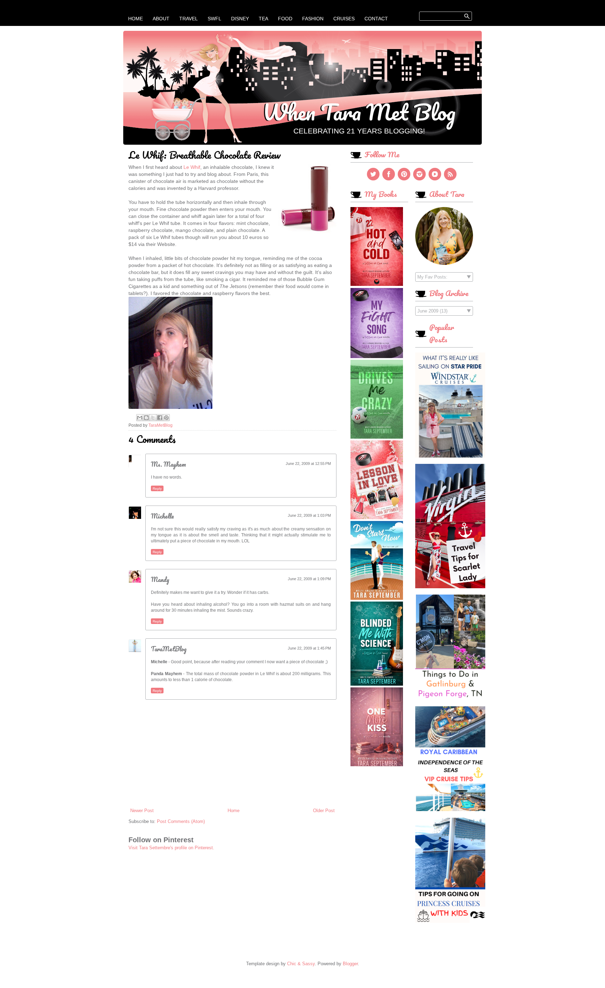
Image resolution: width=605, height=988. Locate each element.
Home (135, 18)
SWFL (214, 18)
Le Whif (191, 167)
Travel (188, 18)
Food (285, 18)
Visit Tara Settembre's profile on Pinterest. (171, 847)
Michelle (162, 516)
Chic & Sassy (301, 963)
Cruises (344, 18)
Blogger (350, 963)
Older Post (324, 810)
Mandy (160, 579)
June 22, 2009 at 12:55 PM (308, 463)
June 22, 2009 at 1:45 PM (309, 648)
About (161, 18)
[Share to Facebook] (159, 417)
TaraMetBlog (169, 649)
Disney (240, 18)
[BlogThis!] (146, 417)
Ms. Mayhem (168, 464)
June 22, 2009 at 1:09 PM (309, 579)
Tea (263, 18)
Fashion (313, 18)
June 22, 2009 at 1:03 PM (309, 515)
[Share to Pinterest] (166, 417)
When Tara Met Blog (359, 112)
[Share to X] (153, 417)
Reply (157, 488)
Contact (376, 18)
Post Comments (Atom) (181, 821)
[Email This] (139, 417)
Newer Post (142, 810)
